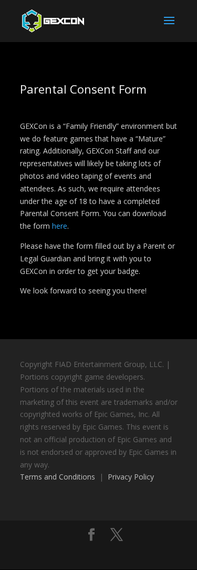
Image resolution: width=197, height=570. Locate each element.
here (59, 226)
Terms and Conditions (57, 477)
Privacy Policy (131, 477)
